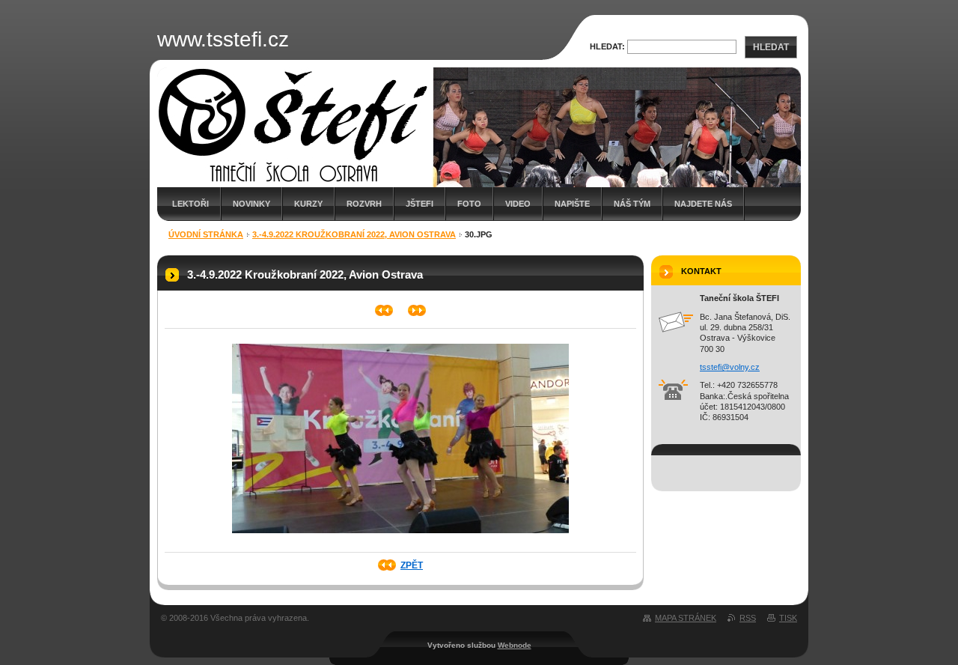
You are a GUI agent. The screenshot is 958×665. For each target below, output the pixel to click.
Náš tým (632, 203)
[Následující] (417, 310)
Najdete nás (703, 203)
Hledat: (607, 46)
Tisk (788, 617)
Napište (572, 203)
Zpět (411, 565)
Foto (469, 203)
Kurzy (308, 203)
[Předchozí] (384, 310)
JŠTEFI (419, 203)
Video (518, 203)
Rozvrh (364, 203)
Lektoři (190, 203)
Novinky (251, 203)
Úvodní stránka (205, 234)
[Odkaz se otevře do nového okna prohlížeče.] (400, 537)
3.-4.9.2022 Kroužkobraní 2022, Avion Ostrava (354, 234)
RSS (747, 617)
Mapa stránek (685, 617)
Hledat (771, 47)
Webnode (514, 645)
